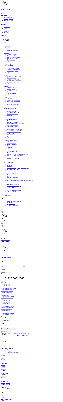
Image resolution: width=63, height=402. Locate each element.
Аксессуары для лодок (13, 352)
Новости (6, 28)
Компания (3, 360)
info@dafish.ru (7, 257)
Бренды (3, 359)
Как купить (4, 378)
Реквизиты (6, 32)
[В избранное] (1, 343)
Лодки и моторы (9, 348)
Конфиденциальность (6, 399)
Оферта (3, 400)
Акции (2, 358)
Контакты (6, 31)
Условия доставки (8, 19)
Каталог (3, 355)
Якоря (8, 351)
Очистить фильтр (11, 328)
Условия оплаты (8, 17)
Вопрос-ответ (4, 373)
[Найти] (4, 212)
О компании (7, 27)
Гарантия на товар (8, 20)
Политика (3, 376)
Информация (4, 370)
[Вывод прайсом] (3, 330)
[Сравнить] (1, 344)
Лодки (8, 350)
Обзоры (3, 374)
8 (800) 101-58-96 (5, 39)
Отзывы (6, 29)
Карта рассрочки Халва (10, 21)
